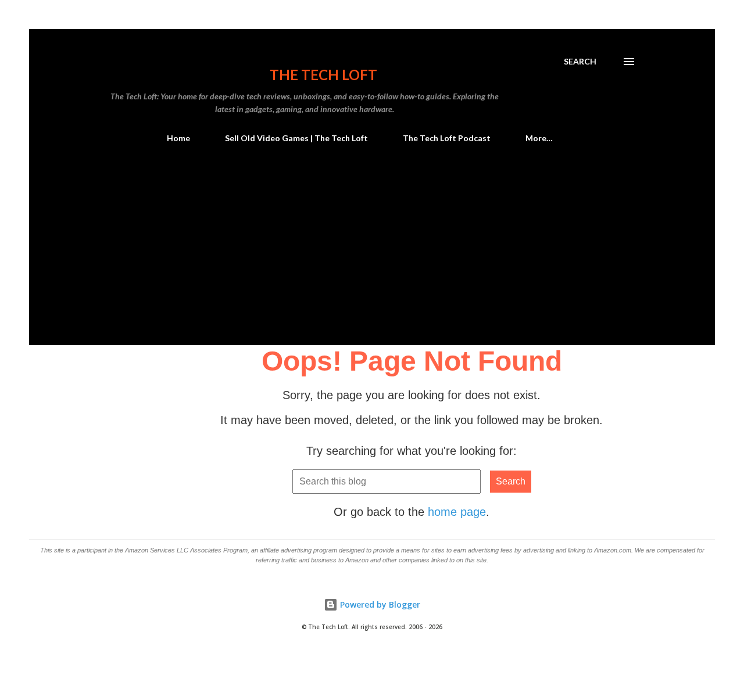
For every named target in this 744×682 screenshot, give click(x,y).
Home (178, 138)
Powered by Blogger (379, 604)
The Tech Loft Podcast (447, 138)
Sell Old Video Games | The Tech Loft (296, 138)
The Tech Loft (323, 74)
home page (457, 511)
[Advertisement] (372, 258)
